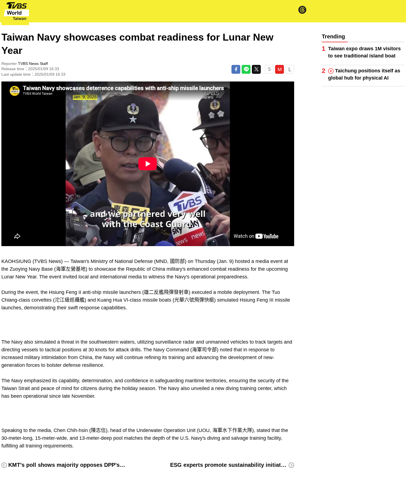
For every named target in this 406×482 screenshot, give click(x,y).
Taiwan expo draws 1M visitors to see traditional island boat (364, 52)
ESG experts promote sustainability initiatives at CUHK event (250, 465)
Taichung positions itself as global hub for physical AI (364, 74)
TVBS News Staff (33, 63)
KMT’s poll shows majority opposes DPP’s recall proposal (84, 465)
